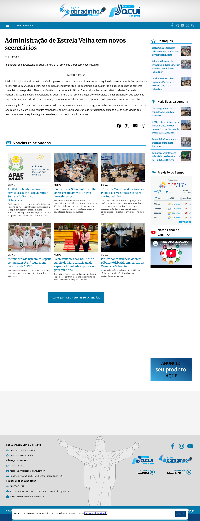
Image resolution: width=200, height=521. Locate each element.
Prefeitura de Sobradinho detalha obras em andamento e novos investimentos (166, 51)
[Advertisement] (171, 313)
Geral (11, 185)
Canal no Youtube (24, 25)
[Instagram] (177, 25)
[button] (7, 25)
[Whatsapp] (187, 25)
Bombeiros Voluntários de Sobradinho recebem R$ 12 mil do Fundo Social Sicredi (166, 156)
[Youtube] (182, 25)
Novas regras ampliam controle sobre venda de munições (163, 112)
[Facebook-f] (172, 25)
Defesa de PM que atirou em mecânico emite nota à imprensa (165, 143)
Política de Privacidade (95, 512)
